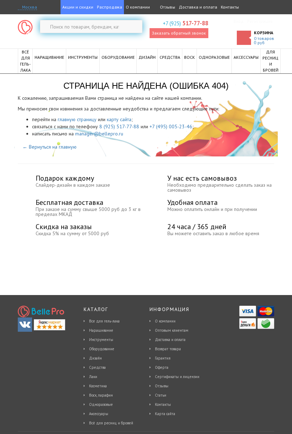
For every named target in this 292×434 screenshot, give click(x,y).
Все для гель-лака (104, 321)
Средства (97, 367)
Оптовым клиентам (171, 330)
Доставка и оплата (198, 7)
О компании (138, 7)
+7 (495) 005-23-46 (171, 126)
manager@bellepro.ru (99, 133)
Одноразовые (101, 404)
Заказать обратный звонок (179, 33)
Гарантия (163, 358)
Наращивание (101, 330)
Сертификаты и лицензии (177, 376)
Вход (239, 21)
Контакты (230, 7)
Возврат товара (168, 348)
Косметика (98, 385)
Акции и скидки (77, 7)
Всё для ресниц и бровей (111, 422)
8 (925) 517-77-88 (119, 126)
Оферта (161, 367)
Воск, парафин (101, 395)
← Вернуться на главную (49, 147)
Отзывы (167, 7)
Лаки (93, 376)
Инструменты (101, 339)
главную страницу (77, 119)
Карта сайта (165, 413)
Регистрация (259, 21)
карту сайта (119, 119)
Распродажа (109, 7)
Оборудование (101, 348)
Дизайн (95, 358)
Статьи (160, 395)
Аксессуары (98, 413)
